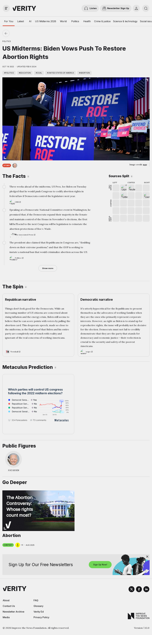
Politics (75, 21)
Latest (20, 21)
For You (8, 21)
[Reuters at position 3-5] (131, 187)
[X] (131, 589)
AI (30, 21)
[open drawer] (6, 8)
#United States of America (60, 73)
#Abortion (84, 73)
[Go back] (6, 33)
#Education (25, 73)
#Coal (39, 73)
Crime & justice (102, 21)
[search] (145, 8)
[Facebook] (139, 589)
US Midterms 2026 (45, 21)
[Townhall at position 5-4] (146, 195)
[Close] (147, 556)
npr (145, 164)
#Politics (9, 73)
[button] (123, 187)
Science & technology (125, 21)
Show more (47, 268)
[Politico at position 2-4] (123, 195)
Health (87, 21)
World (63, 21)
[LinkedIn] (146, 589)
